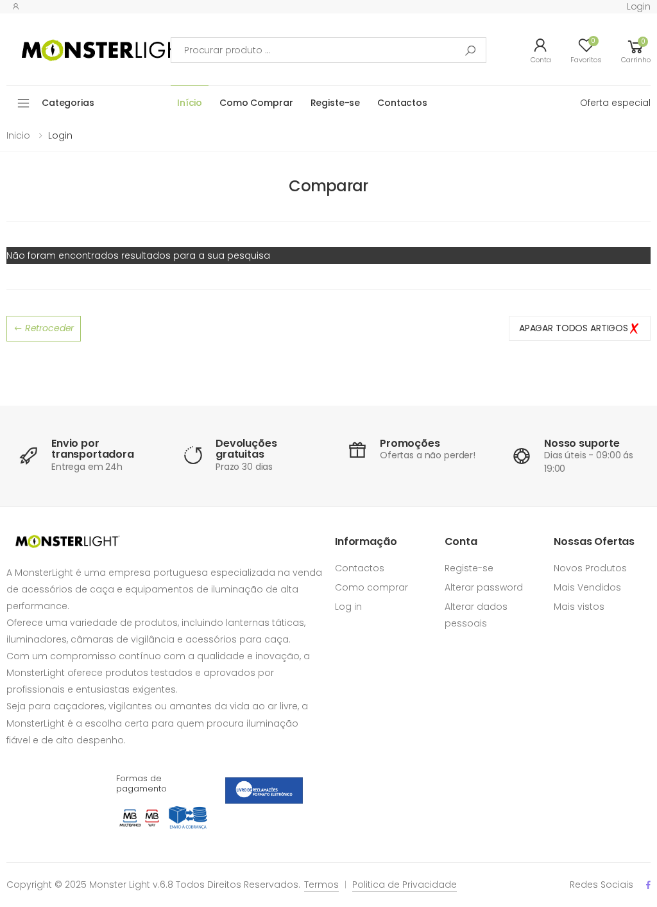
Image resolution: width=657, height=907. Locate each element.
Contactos (402, 102)
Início (189, 102)
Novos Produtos (590, 568)
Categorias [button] (68, 102)
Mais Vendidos (587, 587)
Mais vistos (579, 606)
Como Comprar (256, 102)
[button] (636, 49)
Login (639, 6)
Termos (321, 884)
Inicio (18, 135)
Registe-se (336, 102)
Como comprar (371, 587)
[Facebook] (648, 885)
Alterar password (484, 587)
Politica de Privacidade (404, 884)
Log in (348, 606)
